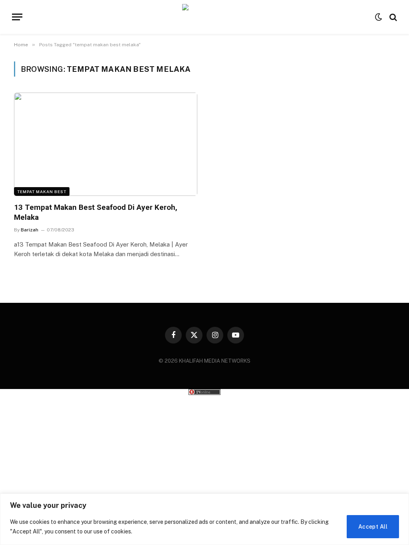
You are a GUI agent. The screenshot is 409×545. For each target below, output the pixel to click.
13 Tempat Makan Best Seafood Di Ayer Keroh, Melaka (95, 212)
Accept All (372, 526)
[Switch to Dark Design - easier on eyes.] (378, 17)
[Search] (392, 17)
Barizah (29, 230)
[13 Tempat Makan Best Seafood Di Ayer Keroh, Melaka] (105, 144)
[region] (204, 519)
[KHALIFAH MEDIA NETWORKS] (204, 17)
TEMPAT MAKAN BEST (41, 191)
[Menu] (17, 17)
